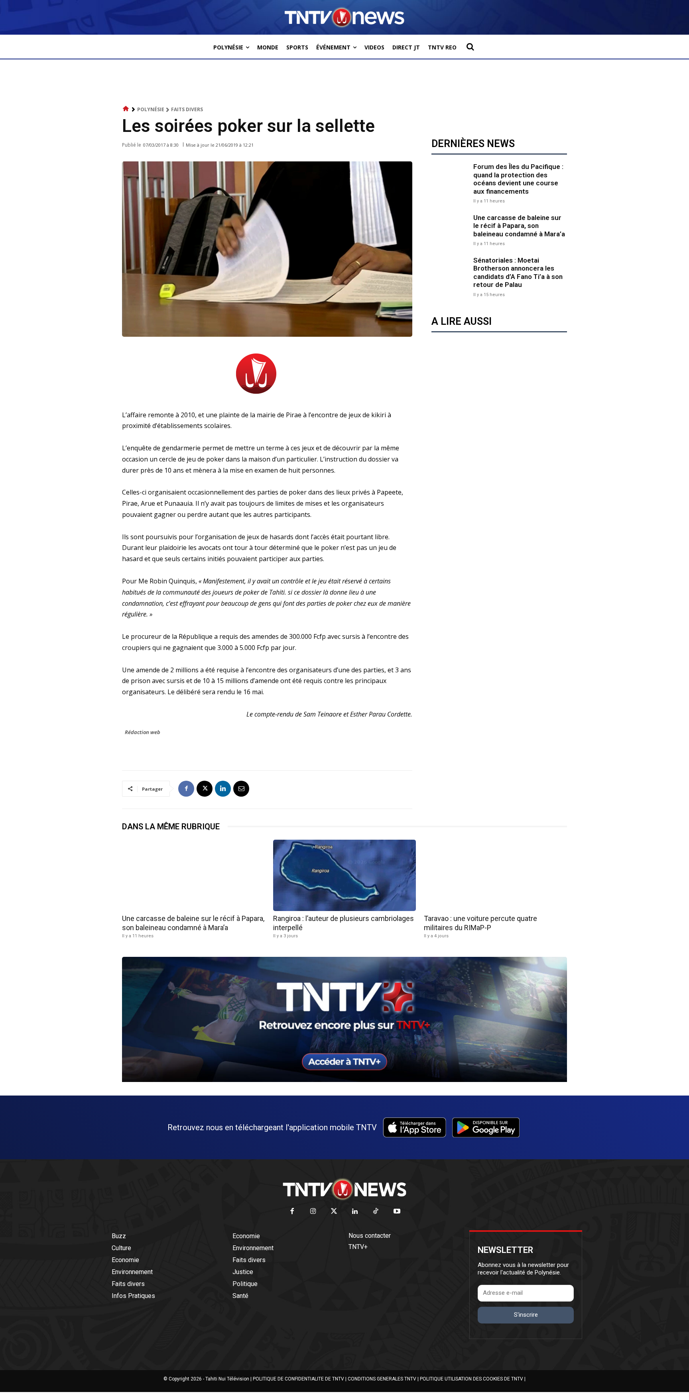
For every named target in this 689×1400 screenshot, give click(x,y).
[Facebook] (186, 789)
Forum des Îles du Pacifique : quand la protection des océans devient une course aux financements (518, 179)
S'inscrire (526, 1314)
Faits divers (187, 109)
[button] (470, 46)
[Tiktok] (376, 1211)
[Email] (241, 789)
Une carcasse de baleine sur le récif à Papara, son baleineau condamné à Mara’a (519, 226)
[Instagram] (313, 1211)
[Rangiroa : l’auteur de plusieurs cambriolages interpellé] (344, 875)
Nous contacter (369, 1235)
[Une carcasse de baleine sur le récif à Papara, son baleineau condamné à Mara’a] (450, 229)
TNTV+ (358, 1247)
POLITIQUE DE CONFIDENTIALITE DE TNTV (298, 1379)
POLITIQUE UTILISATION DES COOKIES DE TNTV (471, 1379)
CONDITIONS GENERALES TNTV (382, 1379)
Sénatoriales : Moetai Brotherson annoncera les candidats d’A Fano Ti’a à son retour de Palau (518, 272)
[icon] (126, 109)
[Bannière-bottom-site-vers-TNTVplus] (344, 1080)
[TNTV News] (344, 1189)
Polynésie (150, 109)
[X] (205, 789)
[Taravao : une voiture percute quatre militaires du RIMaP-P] (495, 875)
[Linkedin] (223, 789)
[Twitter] (334, 1211)
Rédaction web (142, 732)
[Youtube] (397, 1211)
